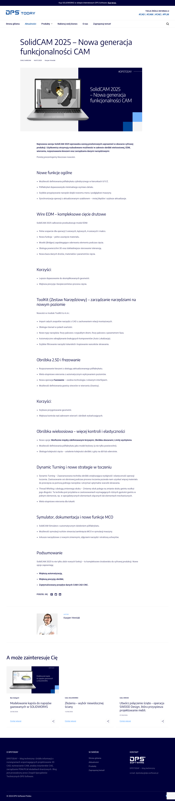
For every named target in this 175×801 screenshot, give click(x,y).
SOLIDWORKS (73, 698)
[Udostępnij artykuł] (53, 721)
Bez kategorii (14, 698)
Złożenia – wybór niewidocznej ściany (84, 704)
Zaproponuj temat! (102, 24)
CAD (66, 698)
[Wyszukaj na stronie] (167, 24)
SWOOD (126, 698)
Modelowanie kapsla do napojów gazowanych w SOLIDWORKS (30, 704)
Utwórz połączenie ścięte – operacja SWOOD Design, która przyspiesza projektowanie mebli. (142, 706)
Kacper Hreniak (50, 60)
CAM (22, 60)
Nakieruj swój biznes (67, 24)
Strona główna (13, 24)
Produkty (45, 24)
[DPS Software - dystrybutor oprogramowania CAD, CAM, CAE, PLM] (149, 760)
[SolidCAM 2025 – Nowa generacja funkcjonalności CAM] (47, 633)
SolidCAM (27, 60)
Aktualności (30, 24)
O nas (85, 24)
